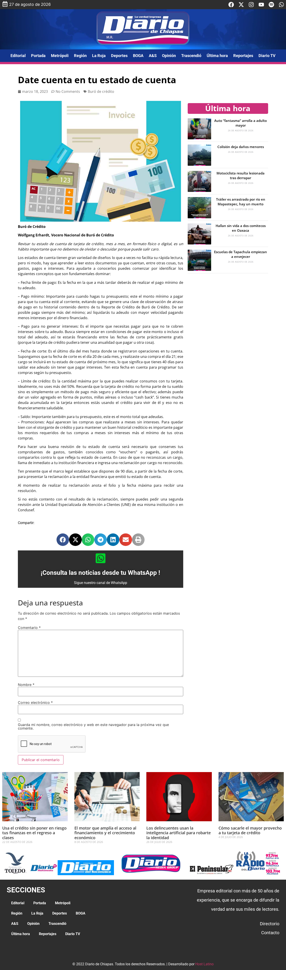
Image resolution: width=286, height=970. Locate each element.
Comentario (29, 627)
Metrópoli (60, 55)
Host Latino (204, 964)
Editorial (18, 55)
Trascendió (191, 55)
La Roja (99, 55)
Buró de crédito (101, 91)
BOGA (138, 55)
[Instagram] (251, 4)
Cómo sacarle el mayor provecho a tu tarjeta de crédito (250, 830)
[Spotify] (271, 4)
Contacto (270, 932)
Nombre (26, 684)
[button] (63, 539)
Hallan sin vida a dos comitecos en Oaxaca (241, 228)
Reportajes (243, 55)
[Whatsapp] (281, 4)
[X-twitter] (241, 4)
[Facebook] (231, 4)
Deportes (119, 55)
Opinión (169, 55)
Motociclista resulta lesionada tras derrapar (241, 175)
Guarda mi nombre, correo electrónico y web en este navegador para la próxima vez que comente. (93, 726)
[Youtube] (261, 4)
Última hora (217, 55)
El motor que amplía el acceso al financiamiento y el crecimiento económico (105, 832)
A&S (153, 55)
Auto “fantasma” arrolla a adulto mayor (240, 122)
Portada (38, 55)
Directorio (269, 923)
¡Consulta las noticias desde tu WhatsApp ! (100, 572)
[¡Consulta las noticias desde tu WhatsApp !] (100, 558)
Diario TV (267, 55)
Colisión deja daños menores (240, 146)
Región (80, 55)
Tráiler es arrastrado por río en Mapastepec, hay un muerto (240, 201)
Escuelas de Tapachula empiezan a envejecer (240, 254)
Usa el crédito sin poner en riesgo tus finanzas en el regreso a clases (34, 832)
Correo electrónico (35, 702)
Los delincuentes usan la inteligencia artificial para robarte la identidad (178, 832)
